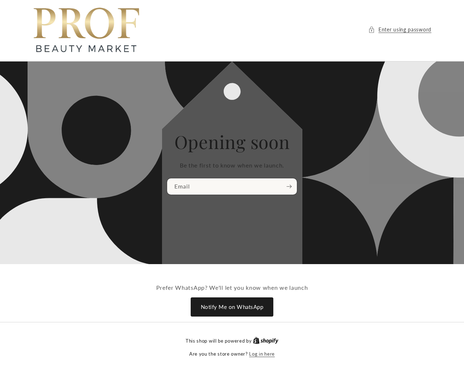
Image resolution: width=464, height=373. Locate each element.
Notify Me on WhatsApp (232, 307)
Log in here (262, 354)
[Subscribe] (289, 186)
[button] (399, 29)
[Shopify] (265, 341)
